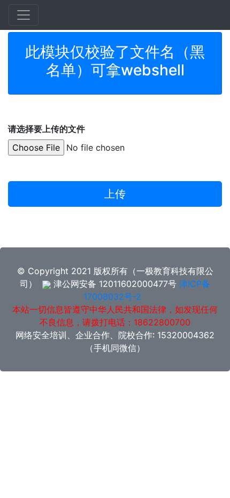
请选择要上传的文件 (46, 128)
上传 (115, 194)
